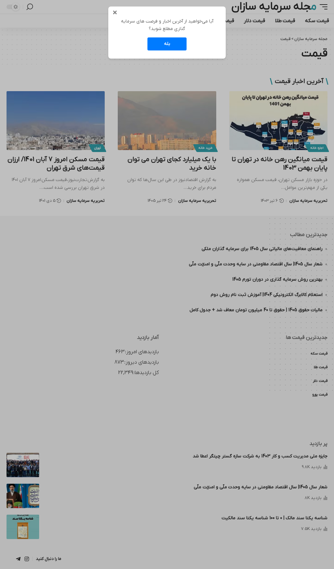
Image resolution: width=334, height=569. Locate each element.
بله (167, 44)
